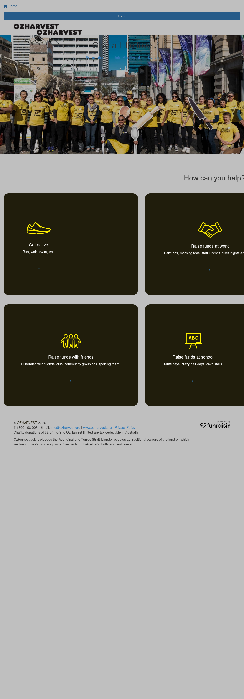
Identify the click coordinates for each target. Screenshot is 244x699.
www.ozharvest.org (97, 427)
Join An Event (127, 57)
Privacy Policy (125, 427)
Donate (153, 57)
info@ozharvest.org (65, 427)
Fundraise (95, 57)
